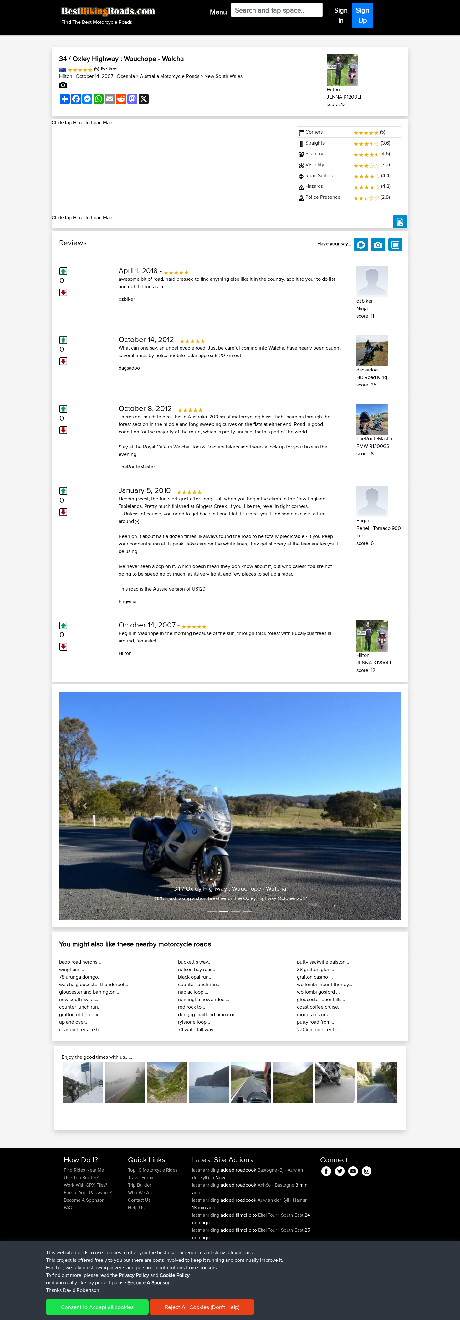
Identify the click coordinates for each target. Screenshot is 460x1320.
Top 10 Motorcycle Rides (152, 1170)
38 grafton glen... (315, 969)
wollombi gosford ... (318, 991)
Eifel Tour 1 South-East (280, 1215)
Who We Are (140, 1192)
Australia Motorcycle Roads (169, 76)
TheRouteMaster (137, 466)
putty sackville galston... (323, 961)
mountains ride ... (316, 1014)
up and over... (74, 1022)
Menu (218, 12)
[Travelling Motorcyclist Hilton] (342, 69)
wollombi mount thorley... (324, 984)
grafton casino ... (315, 976)
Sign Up (362, 15)
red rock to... (191, 1006)
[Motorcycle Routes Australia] (62, 68)
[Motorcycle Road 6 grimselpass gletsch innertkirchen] (167, 1082)
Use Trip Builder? (81, 1177)
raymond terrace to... (81, 1029)
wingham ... (71, 969)
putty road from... (315, 1022)
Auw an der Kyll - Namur (282, 1200)
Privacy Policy (134, 1275)
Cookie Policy (175, 1275)
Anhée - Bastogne (276, 1185)
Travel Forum (141, 1177)
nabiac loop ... (193, 991)
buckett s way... (195, 961)
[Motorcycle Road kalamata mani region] (209, 1082)
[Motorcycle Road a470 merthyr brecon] (251, 1082)
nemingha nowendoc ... (203, 999)
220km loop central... (320, 1029)
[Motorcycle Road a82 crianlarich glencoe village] (335, 1082)
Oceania (126, 76)
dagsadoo (129, 367)
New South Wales (223, 76)
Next (406, 1082)
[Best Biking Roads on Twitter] (340, 1170)
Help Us (136, 1207)
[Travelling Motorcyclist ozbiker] (372, 280)
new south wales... (79, 999)
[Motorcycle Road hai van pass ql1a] (125, 1082)
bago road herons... (80, 961)
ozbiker (127, 299)
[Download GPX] (400, 221)
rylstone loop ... (195, 1022)
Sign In (341, 15)
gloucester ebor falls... (321, 999)
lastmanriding (206, 1170)
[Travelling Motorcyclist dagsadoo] (372, 349)
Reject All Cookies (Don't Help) (202, 1307)
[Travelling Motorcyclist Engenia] (372, 500)
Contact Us (139, 1200)
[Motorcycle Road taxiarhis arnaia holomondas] (377, 1082)
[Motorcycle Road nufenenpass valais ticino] (83, 1082)
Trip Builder (139, 1185)
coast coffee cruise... (319, 1006)
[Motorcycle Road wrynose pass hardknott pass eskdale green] (293, 1082)
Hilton (65, 76)
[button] (84, 806)
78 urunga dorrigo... (80, 976)
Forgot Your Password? (88, 1192)
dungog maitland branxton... (208, 1014)
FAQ (68, 1207)
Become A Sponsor (84, 1200)
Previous (53, 1082)
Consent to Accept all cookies (97, 1307)
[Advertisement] (170, 170)
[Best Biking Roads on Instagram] (366, 1170)
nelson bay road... (197, 969)
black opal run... (195, 976)
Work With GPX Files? (85, 1185)
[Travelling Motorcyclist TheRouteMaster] (372, 418)
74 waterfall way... (197, 1029)
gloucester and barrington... (89, 991)
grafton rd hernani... (80, 1014)
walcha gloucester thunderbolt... (94, 984)
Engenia (127, 601)
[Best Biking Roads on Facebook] (326, 1170)
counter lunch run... (80, 1006)
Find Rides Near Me (84, 1170)
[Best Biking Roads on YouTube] (353, 1170)
